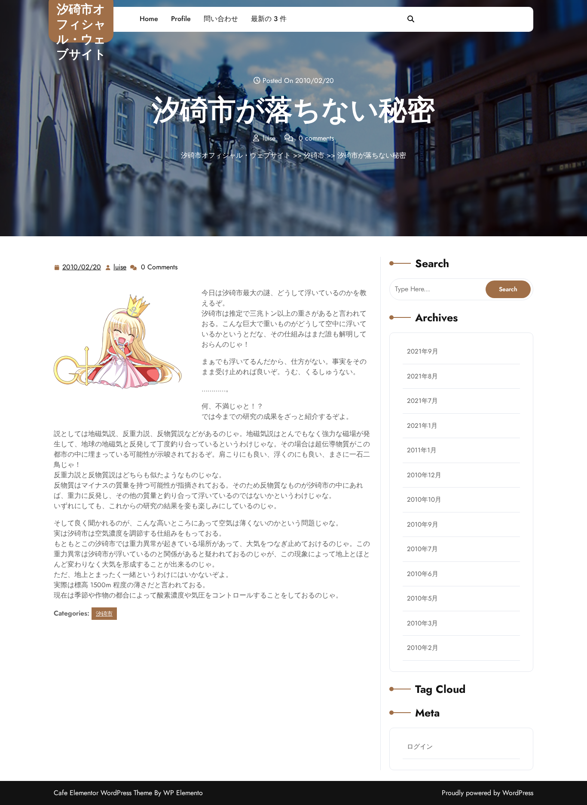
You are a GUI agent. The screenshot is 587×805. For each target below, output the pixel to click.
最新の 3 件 (269, 19)
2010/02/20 (82, 267)
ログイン (420, 746)
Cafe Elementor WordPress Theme (104, 793)
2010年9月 (422, 524)
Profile (181, 19)
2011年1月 (422, 450)
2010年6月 (422, 574)
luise (120, 267)
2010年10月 (424, 499)
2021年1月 (422, 425)
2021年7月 (422, 401)
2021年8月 (422, 376)
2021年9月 (422, 351)
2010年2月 (422, 648)
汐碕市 (314, 155)
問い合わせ (221, 19)
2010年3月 (422, 623)
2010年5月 (422, 598)
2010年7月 (422, 549)
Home (149, 19)
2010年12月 (424, 475)
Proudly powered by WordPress (487, 793)
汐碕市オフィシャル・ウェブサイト (81, 31)
